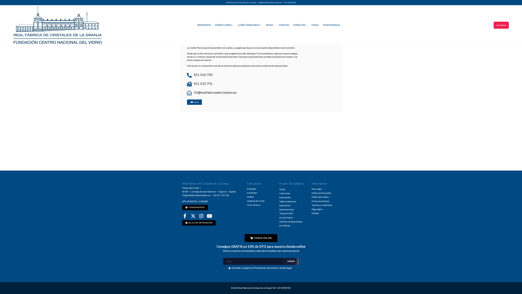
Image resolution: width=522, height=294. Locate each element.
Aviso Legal (317, 189)
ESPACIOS (284, 25)
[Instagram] (201, 216)
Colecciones (284, 193)
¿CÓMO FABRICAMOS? (248, 25)
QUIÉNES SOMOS (223, 25)
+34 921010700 (283, 288)
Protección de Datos (265, 268)
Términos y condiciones (322, 205)
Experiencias (284, 205)
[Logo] (57, 25)
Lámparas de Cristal (255, 201)
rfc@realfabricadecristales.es (215, 92)
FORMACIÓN (299, 25)
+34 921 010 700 (221, 195)
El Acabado (252, 193)
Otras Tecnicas (253, 205)
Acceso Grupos (286, 217)
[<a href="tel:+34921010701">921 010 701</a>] (189, 84)
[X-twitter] (193, 216)
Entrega (315, 213)
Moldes (250, 196)
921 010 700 (203, 75)
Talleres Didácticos (287, 201)
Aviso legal (286, 268)
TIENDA (315, 25)
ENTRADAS (284, 225)
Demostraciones (286, 209)
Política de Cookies (320, 197)
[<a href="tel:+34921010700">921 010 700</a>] (189, 75)
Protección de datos (320, 201)
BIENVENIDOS (204, 25)
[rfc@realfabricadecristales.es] (189, 93)
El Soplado (251, 188)
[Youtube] (209, 216)
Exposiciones (285, 197)
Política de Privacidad (321, 193)
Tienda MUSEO (286, 213)
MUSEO (269, 25)
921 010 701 (203, 84)
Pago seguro (317, 209)
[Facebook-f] (185, 216)
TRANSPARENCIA (331, 25)
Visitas (282, 189)
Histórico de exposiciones (290, 221)
